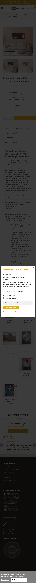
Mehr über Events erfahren (11, 311)
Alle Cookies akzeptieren (19, 580)
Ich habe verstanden (9, 295)
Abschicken (11, 307)
